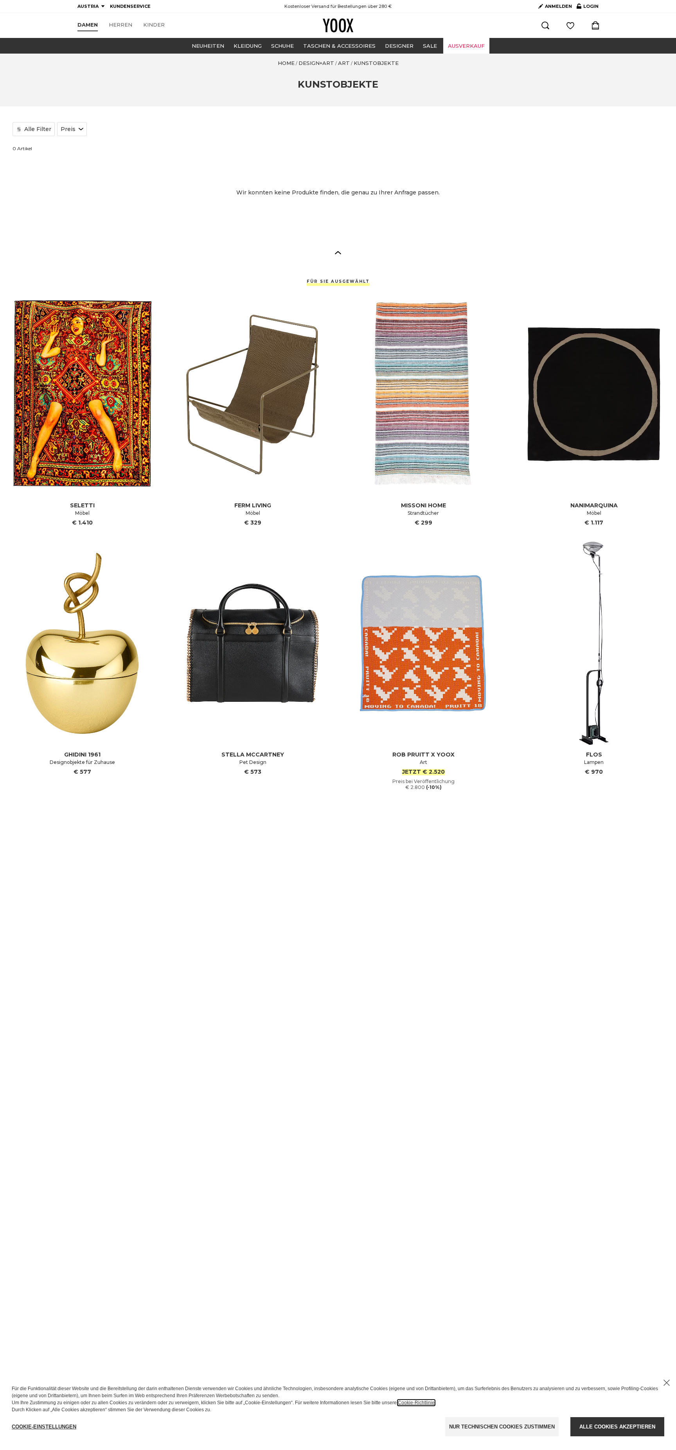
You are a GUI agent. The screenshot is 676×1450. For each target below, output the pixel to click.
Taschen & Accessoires (339, 46)
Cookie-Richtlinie (416, 1402)
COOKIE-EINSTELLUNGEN (44, 1427)
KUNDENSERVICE (130, 6)
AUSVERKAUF (466, 46)
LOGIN (588, 8)
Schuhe (282, 46)
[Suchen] (545, 25)
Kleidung (248, 46)
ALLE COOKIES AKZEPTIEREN (617, 1427)
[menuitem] (87, 25)
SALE (430, 46)
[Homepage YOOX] (338, 25)
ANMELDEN (558, 6)
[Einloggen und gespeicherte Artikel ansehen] (570, 25)
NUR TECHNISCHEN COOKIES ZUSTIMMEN (502, 1427)
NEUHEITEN (208, 46)
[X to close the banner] (666, 1383)
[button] (338, 252)
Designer (399, 46)
